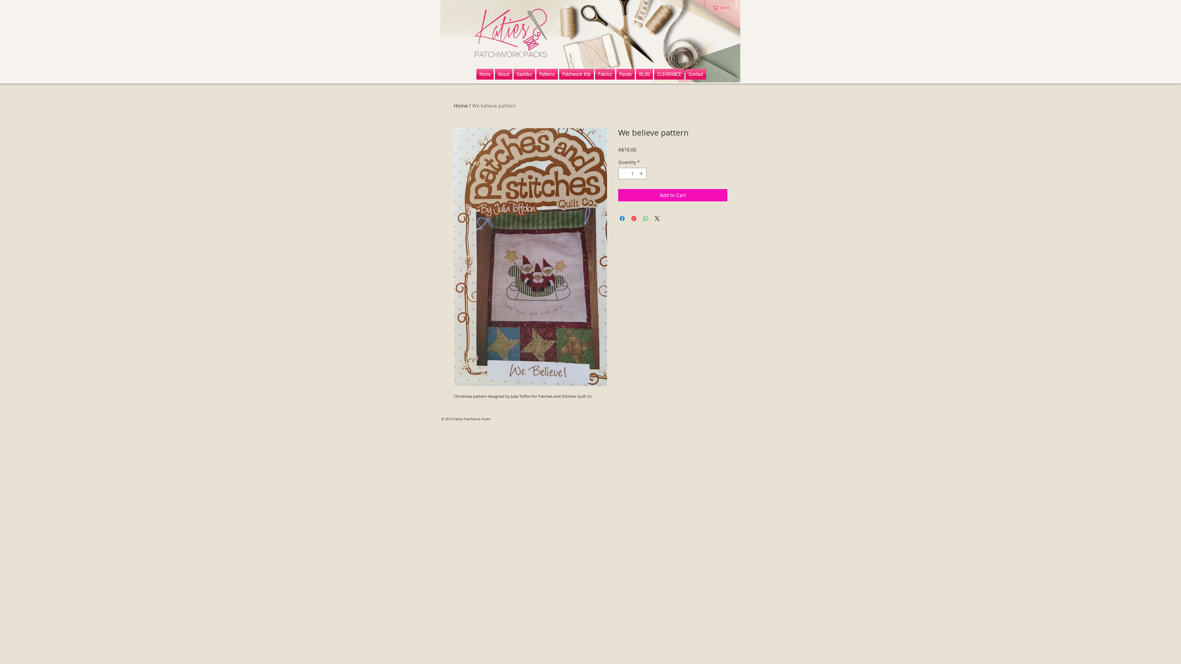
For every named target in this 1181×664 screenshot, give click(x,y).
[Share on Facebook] (622, 218)
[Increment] (642, 173)
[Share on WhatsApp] (645, 218)
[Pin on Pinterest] (634, 218)
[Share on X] (657, 218)
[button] (722, 7)
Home (461, 105)
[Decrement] (623, 173)
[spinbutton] (632, 173)
